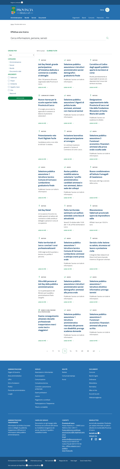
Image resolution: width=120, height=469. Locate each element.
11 (53, 351)
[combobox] (58, 38)
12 (59, 351)
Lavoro (37, 396)
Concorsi (91, 17)
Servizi (34, 17)
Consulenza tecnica (41, 383)
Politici (10, 386)
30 (88, 351)
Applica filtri (20, 98)
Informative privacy (36, 461)
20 (82, 351)
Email (64, 437)
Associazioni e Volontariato (44, 372)
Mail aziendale (50, 461)
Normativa (92, 386)
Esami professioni (41, 392)
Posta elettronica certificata (71, 430)
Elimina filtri (52, 51)
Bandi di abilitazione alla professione (47, 311)
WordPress (38, 465)
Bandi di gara (93, 376)
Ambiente (13, 84)
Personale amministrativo (16, 390)
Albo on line (93, 390)
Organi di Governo (14, 372)
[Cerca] (107, 38)
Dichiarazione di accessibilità (17, 461)
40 (94, 351)
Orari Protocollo (67, 451)
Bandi (84, 17)
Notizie (43, 60)
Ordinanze (92, 379)
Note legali (74, 461)
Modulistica (93, 383)
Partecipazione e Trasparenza (44, 403)
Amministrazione (16, 17)
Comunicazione (40, 379)
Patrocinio (100, 17)
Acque (12, 81)
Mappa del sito (63, 461)
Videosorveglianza (95, 397)
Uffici (10, 379)
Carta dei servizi (41, 420)
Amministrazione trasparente (14, 421)
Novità (27, 17)
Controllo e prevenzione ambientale (43, 387)
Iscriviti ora (94, 433)
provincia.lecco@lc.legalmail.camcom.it (73, 433)
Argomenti (76, 17)
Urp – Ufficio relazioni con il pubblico (71, 447)
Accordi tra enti (94, 394)
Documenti (42, 17)
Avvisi (69, 60)
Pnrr (107, 17)
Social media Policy (85, 461)
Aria (11, 90)
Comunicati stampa (47, 95)
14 (70, 351)
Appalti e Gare (15, 87)
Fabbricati (13, 77)
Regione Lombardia (17, 2)
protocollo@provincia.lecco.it (72, 439)
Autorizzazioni (40, 376)
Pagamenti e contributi (42, 400)
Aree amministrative (14, 376)
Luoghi (10, 394)
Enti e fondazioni (13, 383)
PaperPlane (23, 465)
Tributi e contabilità (41, 407)
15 (76, 351)
